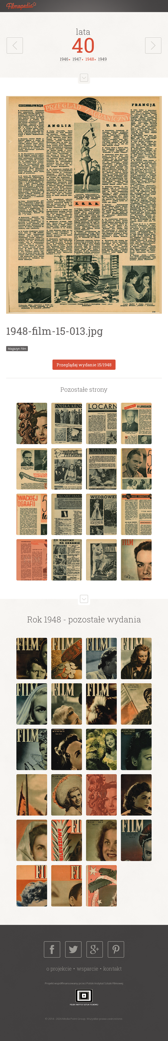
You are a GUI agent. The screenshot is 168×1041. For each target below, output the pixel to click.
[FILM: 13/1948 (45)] (31, 795)
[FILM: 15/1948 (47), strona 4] (136, 423)
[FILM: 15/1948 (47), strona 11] (101, 514)
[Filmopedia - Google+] (94, 949)
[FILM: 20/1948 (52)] (136, 840)
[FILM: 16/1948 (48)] (136, 795)
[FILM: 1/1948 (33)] (31, 658)
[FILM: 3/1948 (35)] (101, 658)
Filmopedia (24, 6)
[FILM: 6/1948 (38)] (66, 704)
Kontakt (112, 968)
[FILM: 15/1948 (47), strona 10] (66, 514)
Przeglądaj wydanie (84, 364)
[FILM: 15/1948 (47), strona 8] (136, 469)
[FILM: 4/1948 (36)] (136, 658)
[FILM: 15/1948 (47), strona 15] (101, 559)
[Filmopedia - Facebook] (52, 949)
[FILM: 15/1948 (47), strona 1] (31, 423)
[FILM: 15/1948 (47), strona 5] (31, 469)
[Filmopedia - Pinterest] (116, 949)
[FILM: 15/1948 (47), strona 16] (136, 559)
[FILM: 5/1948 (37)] (31, 704)
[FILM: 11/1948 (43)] (101, 749)
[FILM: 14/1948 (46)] (66, 795)
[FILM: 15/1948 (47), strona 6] (66, 469)
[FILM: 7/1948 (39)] (101, 704)
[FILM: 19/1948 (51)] (101, 840)
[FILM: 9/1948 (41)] (31, 749)
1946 (64, 59)
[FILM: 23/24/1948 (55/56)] (101, 885)
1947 (77, 59)
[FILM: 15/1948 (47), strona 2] (66, 423)
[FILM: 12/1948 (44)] (136, 749)
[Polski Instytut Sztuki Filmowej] (84, 997)
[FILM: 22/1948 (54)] (66, 885)
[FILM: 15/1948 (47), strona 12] (136, 514)
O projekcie (59, 968)
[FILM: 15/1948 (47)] (101, 795)
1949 (102, 59)
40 (83, 44)
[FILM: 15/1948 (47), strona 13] (31, 559)
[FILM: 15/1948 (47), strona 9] (31, 514)
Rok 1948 (44, 619)
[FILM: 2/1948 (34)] (66, 658)
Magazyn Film (17, 349)
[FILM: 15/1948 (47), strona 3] (101, 423)
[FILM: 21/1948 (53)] (31, 885)
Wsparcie (87, 968)
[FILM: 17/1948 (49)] (31, 840)
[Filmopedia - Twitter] (73, 949)
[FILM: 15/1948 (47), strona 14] (66, 559)
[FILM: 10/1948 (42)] (66, 749)
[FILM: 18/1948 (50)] (66, 840)
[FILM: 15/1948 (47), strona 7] (101, 469)
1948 (89, 59)
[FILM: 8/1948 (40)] (136, 704)
